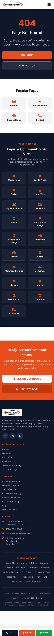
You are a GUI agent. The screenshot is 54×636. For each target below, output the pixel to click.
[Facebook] (5, 436)
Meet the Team (9, 509)
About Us (32, 593)
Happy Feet (12, 577)
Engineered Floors (43, 572)
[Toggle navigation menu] (49, 4)
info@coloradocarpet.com (18, 533)
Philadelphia (27, 577)
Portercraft (42, 577)
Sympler (39, 598)
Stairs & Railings (9, 469)
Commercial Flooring (11, 493)
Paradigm (20, 567)
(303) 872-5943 (28, 389)
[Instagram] (13, 436)
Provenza (44, 567)
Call (11, 633)
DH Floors (26, 572)
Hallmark (33, 567)
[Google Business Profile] (20, 436)
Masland (9, 567)
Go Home (27, 55)
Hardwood (7, 453)
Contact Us (27, 65)
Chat (45, 633)
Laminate (6, 461)
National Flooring (11, 572)
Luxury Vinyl (8, 457)
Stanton (44, 563)
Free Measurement (11, 497)
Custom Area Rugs (11, 501)
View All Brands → (34, 581)
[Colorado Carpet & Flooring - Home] (13, 4)
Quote (28, 633)
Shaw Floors (12, 563)
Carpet (5, 449)
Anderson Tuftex (29, 563)
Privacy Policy (44, 593)
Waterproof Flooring (11, 465)
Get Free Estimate (28, 378)
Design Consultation (11, 485)
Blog (4, 505)
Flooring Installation (11, 481)
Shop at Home (9, 489)
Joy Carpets (16, 581)
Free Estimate (20, 593)
